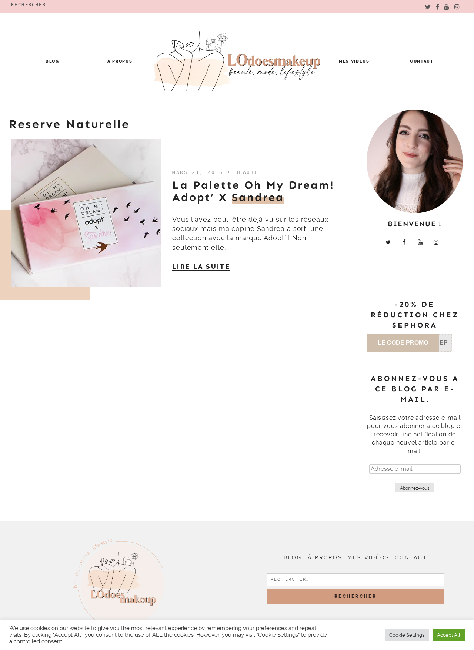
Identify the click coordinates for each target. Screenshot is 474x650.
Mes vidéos (354, 61)
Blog (52, 61)
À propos (119, 61)
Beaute (247, 172)
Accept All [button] (448, 635)
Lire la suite (201, 266)
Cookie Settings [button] (406, 635)
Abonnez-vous (415, 488)
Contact (422, 61)
